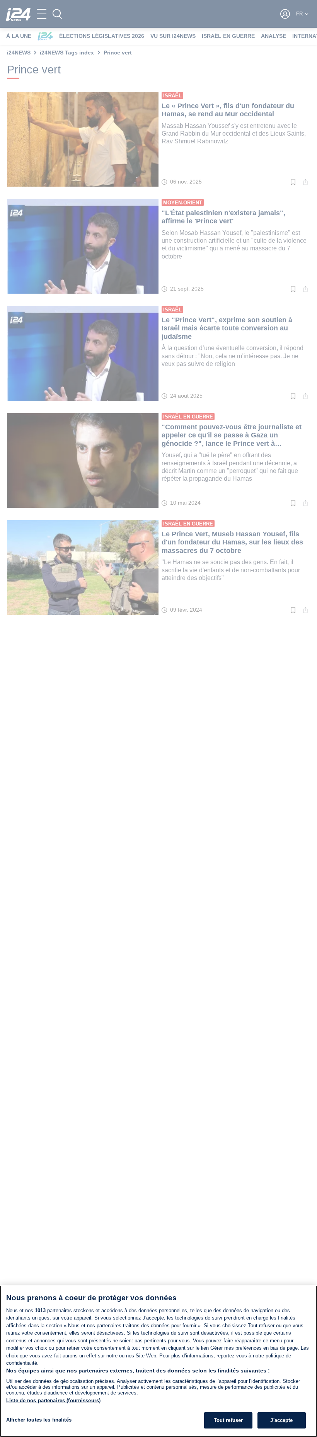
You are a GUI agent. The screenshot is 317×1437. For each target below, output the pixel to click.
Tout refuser (228, 1420)
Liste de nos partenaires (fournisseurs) (53, 1400)
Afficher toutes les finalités (39, 1420)
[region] (158, 1361)
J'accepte (281, 1420)
